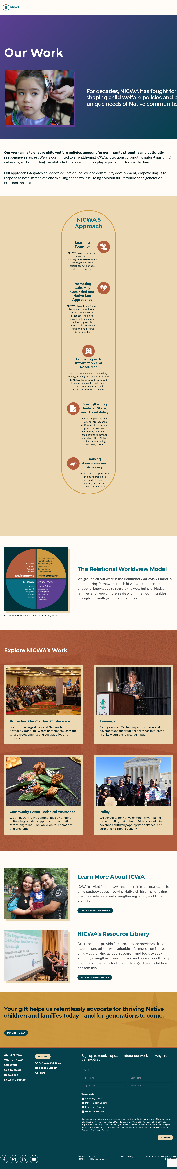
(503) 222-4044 (84, 1159)
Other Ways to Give (48, 1063)
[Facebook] (4, 1159)
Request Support (46, 1068)
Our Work (10, 1065)
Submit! (165, 1137)
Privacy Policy (127, 1156)
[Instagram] (14, 1159)
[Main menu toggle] (170, 7)
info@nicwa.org (99, 1159)
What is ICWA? (14, 1060)
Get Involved (12, 1070)
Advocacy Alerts (93, 1098)
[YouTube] (34, 1159)
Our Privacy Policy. (99, 1130)
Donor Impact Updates (97, 1103)
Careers (40, 1072)
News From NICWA (95, 1111)
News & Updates (15, 1079)
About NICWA (13, 1055)
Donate (43, 1056)
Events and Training (94, 1107)
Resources (11, 1075)
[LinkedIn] (24, 1159)
